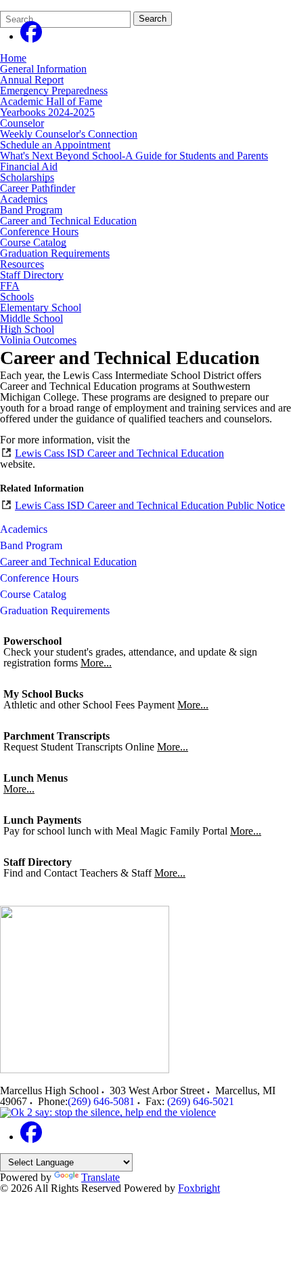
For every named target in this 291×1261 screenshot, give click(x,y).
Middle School (31, 318)
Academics (23, 199)
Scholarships (27, 177)
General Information (43, 69)
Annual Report (32, 79)
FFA (10, 286)
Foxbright (199, 1188)
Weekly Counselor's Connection (68, 134)
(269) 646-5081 (101, 1101)
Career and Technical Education (68, 220)
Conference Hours (39, 231)
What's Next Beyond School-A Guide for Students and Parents (134, 155)
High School (27, 329)
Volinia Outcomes (38, 340)
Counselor (22, 123)
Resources (22, 264)
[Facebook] (31, 36)
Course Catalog (33, 242)
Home (13, 58)
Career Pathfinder (37, 188)
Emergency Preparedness (54, 90)
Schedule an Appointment (55, 145)
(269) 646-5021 (200, 1101)
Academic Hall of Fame (51, 101)
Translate (100, 1177)
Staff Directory (32, 275)
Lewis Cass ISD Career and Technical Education (119, 453)
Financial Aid (29, 166)
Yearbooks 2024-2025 (47, 112)
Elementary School (40, 307)
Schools (17, 296)
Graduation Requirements (55, 253)
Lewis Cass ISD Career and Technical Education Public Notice (150, 505)
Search (152, 19)
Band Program (31, 210)
